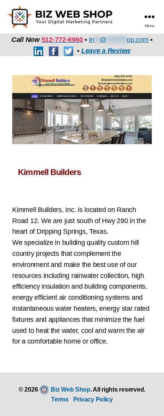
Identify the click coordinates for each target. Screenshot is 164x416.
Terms (60, 399)
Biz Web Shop (70, 389)
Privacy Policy (93, 399)
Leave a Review (105, 51)
